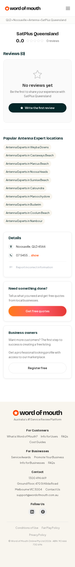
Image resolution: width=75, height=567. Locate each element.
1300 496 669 (37, 478)
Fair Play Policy (51, 527)
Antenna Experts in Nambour (24, 221)
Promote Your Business (49, 457)
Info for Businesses (32, 462)
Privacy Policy (37, 534)
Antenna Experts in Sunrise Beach (27, 180)
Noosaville (20, 20)
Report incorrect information (34, 267)
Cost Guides (37, 442)
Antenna (34, 20)
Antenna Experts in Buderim (23, 204)
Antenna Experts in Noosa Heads (27, 171)
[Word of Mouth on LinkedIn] (32, 512)
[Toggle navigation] (68, 8)
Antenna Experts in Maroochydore (28, 196)
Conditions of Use (26, 527)
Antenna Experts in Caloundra (25, 188)
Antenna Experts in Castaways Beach (30, 155)
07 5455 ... (27, 255)
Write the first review (40, 108)
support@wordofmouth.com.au (37, 495)
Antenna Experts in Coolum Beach (28, 212)
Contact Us (52, 489)
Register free (37, 368)
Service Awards (21, 457)
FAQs (64, 436)
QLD (8, 20)
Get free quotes (37, 311)
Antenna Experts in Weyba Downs (27, 147)
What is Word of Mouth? (22, 436)
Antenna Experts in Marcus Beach (27, 163)
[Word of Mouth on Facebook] (43, 512)
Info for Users (49, 436)
